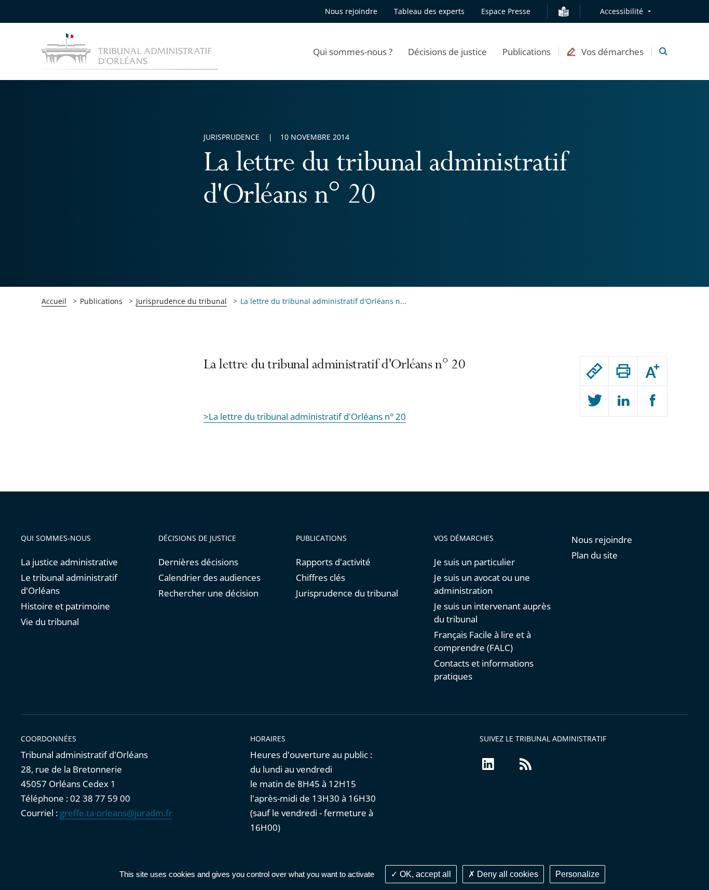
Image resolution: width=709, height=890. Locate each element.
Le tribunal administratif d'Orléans (69, 584)
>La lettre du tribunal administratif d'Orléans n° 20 (304, 416)
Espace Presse (505, 11)
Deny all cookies (506, 874)
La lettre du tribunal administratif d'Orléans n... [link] (323, 301)
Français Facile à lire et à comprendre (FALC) (482, 641)
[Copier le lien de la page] (594, 371)
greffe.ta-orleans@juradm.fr (116, 813)
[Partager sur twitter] (594, 401)
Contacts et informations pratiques (484, 669)
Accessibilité (621, 11)
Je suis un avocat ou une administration (482, 584)
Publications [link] (101, 301)
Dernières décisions (198, 562)
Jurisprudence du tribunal (181, 301)
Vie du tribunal (50, 622)
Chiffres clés (320, 577)
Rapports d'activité (333, 562)
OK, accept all (424, 874)
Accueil (54, 301)
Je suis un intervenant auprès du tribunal (492, 612)
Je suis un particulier (474, 562)
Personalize (577, 874)
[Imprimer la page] (623, 371)
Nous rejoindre (351, 11)
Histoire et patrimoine (65, 606)
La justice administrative (69, 562)
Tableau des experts (429, 11)
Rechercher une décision (208, 593)
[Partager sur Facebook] (652, 401)
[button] (352, 51)
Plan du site (594, 555)
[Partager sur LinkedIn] (623, 401)
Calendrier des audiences (209, 577)
